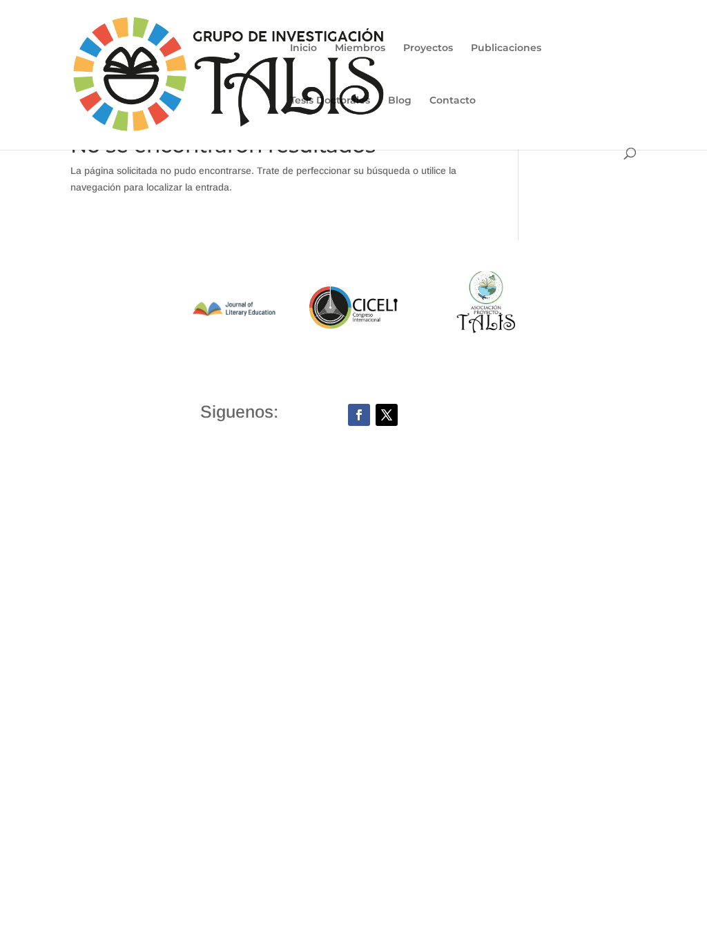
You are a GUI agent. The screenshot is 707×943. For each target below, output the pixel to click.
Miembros (360, 48)
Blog (399, 100)
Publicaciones (506, 48)
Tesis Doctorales (330, 100)
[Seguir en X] (387, 415)
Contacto (452, 100)
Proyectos (428, 48)
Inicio (303, 48)
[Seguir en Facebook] (359, 415)
